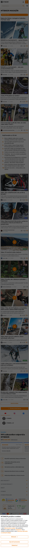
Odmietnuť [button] (14, 545)
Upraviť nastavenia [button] (14, 542)
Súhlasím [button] (14, 537)
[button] (18, 529)
